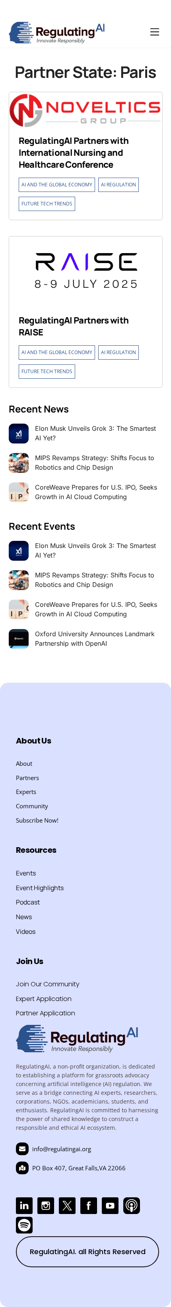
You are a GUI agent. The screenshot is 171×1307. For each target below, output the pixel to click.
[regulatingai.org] (57, 39)
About (24, 763)
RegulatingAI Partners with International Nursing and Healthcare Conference (74, 152)
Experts (26, 792)
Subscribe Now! (37, 820)
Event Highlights (40, 887)
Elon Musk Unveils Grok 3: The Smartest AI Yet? (95, 433)
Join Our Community (48, 984)
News (24, 916)
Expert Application (44, 998)
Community (32, 806)
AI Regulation (118, 184)
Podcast (28, 902)
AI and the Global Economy (56, 184)
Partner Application (45, 1013)
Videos (25, 931)
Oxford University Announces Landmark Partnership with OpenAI (95, 638)
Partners (27, 778)
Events (26, 873)
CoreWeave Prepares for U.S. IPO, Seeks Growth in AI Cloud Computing (96, 492)
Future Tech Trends (46, 203)
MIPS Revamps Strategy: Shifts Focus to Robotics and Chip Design (94, 462)
